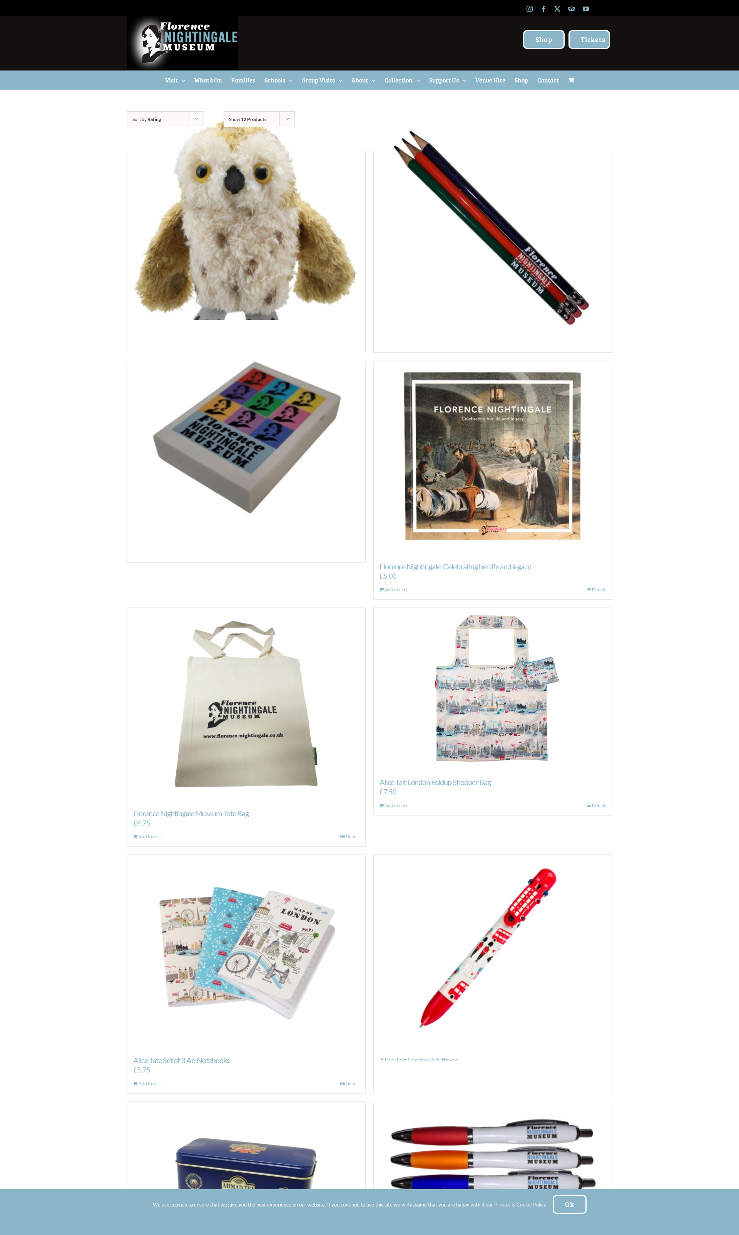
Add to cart (396, 589)
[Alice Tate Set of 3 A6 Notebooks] (246, 951)
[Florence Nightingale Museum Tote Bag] (246, 704)
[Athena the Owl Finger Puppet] (246, 229)
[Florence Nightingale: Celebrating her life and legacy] (493, 457)
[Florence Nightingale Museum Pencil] (493, 229)
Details (599, 589)
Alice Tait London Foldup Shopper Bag (435, 782)
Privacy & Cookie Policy (520, 1204)
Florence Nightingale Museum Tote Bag (191, 813)
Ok (569, 1204)
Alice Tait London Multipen (419, 1060)
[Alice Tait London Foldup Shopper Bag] (493, 688)
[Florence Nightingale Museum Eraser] (246, 439)
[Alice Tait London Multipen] (493, 951)
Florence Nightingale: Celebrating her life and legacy (455, 566)
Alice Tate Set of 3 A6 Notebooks (181, 1060)
